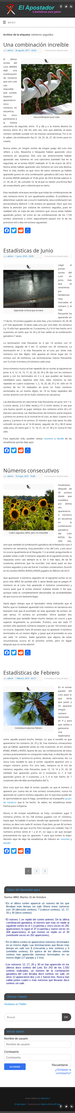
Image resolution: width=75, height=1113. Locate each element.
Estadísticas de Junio (28, 250)
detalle (60, 438)
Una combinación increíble (36, 44)
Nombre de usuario (16, 1038)
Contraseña (11, 1051)
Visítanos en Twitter (15, 1004)
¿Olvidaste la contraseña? (63, 1071)
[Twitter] (65, 7)
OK (65, 1017)
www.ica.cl (45, 1098)
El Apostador (20, 1104)
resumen (48, 438)
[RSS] (70, 7)
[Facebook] (60, 7)
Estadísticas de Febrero (31, 672)
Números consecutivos (31, 470)
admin (10, 50)
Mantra (44, 1104)
